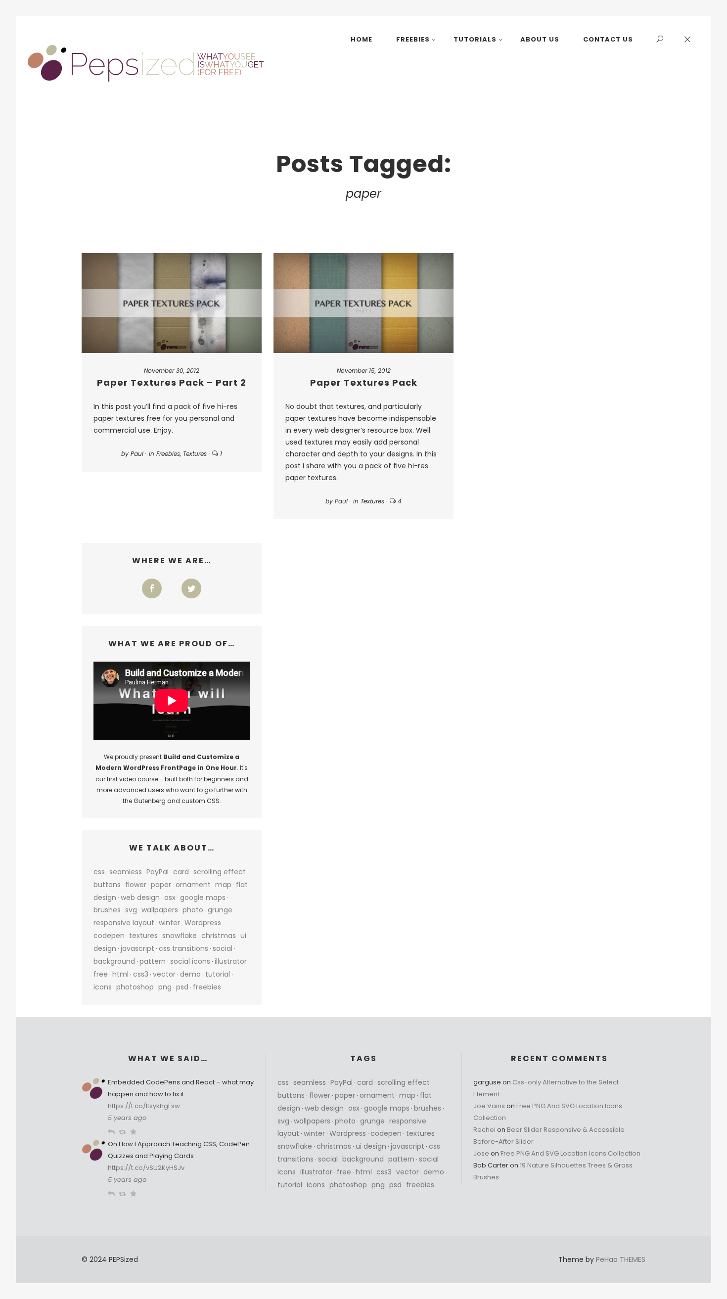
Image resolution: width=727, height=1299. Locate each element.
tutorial (217, 974)
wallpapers (159, 910)
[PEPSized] (146, 63)
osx (170, 897)
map (223, 885)
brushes (107, 910)
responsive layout (123, 923)
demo (190, 974)
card (181, 872)
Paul (137, 453)
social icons (190, 961)
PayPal (157, 872)
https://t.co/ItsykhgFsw (144, 1106)
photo (192, 910)
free (100, 974)
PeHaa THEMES (620, 1259)
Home (361, 39)
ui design (371, 1146)
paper (161, 885)
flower (135, 885)
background (114, 961)
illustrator (231, 961)
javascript (137, 948)
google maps (203, 897)
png (165, 987)
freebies (207, 987)
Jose (481, 1153)
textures (143, 936)
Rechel (484, 1129)
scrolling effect (219, 872)
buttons (107, 885)
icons (102, 987)
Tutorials (475, 39)
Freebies (413, 39)
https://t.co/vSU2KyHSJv (146, 1167)
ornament (193, 885)
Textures (195, 453)
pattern (152, 961)
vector (164, 974)
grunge (220, 910)
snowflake (179, 936)
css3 (140, 974)
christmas (218, 936)
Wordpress (202, 923)
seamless (125, 872)
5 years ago (127, 1117)
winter (169, 923)
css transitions (183, 948)
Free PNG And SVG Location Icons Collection (570, 1153)
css (99, 872)
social (222, 948)
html (120, 974)
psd (182, 987)
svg (131, 910)
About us (539, 39)
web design (140, 897)
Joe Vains (489, 1106)
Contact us (608, 39)
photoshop (135, 987)
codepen (109, 936)
